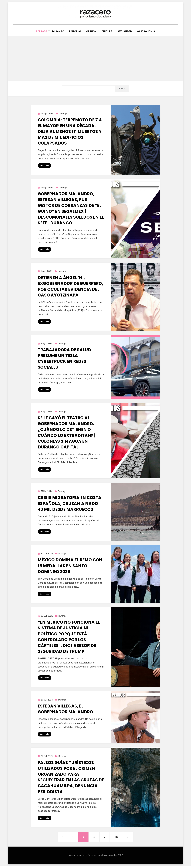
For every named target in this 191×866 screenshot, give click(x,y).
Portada (41, 31)
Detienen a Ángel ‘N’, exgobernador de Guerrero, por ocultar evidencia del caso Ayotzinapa (70, 286)
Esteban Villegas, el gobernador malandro (65, 709)
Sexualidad (124, 31)
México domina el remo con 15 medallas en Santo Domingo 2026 (70, 565)
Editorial (75, 31)
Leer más (44, 165)
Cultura (106, 31)
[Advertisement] (95, 58)
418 (118, 836)
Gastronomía (146, 31)
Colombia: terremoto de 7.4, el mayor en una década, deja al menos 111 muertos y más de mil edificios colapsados (70, 131)
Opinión (91, 31)
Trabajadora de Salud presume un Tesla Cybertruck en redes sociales (64, 358)
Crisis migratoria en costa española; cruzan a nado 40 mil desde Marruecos (69, 503)
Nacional (62, 271)
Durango (58, 31)
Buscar (122, 88)
